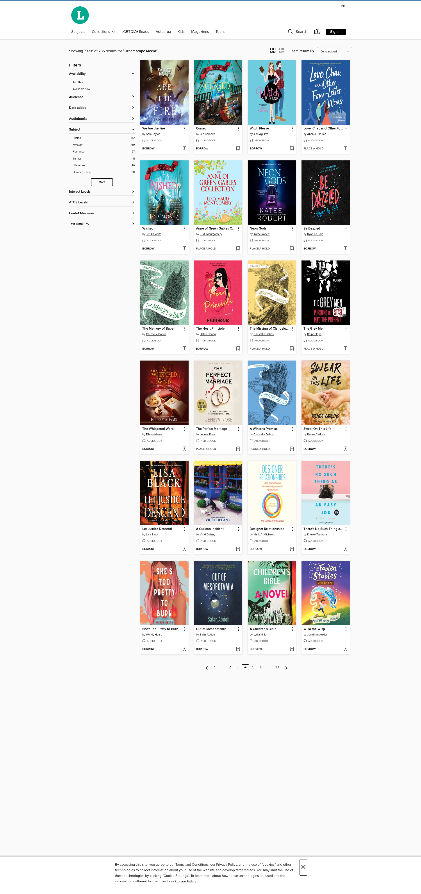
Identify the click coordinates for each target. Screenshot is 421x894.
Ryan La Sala (315, 234)
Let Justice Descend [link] (157, 529)
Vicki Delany (207, 534)
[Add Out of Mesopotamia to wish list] (238, 649)
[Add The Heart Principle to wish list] (238, 349)
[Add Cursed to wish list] (238, 149)
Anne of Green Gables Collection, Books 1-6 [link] (216, 229)
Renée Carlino (316, 434)
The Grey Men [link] (314, 329)
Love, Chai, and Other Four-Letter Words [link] (323, 129)
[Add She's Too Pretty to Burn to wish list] (184, 649)
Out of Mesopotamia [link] (211, 629)
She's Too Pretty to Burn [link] (160, 629)
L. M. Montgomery (211, 234)
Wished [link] (147, 229)
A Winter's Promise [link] (264, 429)
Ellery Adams (154, 434)
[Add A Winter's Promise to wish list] (291, 449)
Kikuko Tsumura (317, 534)
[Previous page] (207, 667)
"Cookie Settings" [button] (175, 876)
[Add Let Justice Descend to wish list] (184, 549)
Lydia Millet (260, 634)
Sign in (336, 31)
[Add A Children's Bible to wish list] (291, 649)
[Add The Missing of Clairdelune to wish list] (291, 349)
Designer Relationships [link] (267, 529)
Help (342, 6)
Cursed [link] (201, 129)
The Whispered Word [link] (158, 429)
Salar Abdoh (207, 634)
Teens (220, 31)
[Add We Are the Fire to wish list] (184, 149)
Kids (181, 31)
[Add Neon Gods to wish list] (291, 249)
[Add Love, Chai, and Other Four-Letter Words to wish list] (345, 149)
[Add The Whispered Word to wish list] (184, 449)
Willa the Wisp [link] (314, 629)
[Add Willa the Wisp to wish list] (345, 649)
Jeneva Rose (207, 434)
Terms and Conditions (192, 864)
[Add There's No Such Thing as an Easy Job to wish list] (345, 549)
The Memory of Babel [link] (158, 329)
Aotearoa (163, 31)
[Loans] (317, 32)
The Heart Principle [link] (210, 329)
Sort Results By (303, 51)
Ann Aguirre (260, 134)
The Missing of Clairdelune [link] (270, 329)
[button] (297, 32)
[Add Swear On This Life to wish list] (345, 449)
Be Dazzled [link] (311, 229)
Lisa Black (152, 534)
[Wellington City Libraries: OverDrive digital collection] (80, 15)
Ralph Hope (314, 334)
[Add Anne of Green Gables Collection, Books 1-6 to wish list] (238, 249)
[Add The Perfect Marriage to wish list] (238, 449)
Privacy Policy (226, 864)
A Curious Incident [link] (210, 529)
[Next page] (286, 667)
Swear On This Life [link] (317, 429)
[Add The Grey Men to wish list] (345, 349)
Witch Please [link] (259, 129)
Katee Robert (261, 234)
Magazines (200, 31)
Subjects (78, 31)
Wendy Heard (154, 634)
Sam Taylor (153, 134)
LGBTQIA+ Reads (135, 31)
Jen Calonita (207, 134)
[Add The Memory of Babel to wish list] (184, 349)
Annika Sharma (316, 134)
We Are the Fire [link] (153, 129)
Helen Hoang (208, 334)
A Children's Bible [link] (263, 629)
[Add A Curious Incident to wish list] (238, 549)
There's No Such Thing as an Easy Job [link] (323, 529)
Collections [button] (102, 31)
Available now (81, 89)
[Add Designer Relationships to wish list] (291, 549)
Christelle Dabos (156, 334)
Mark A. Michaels (264, 534)
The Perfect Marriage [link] (211, 429)
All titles (78, 82)
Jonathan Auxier (317, 634)
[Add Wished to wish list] (184, 249)
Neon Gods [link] (258, 229)
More (102, 182)
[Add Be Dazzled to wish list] (345, 249)
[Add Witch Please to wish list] (291, 149)
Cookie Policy (185, 881)
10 (277, 667)
